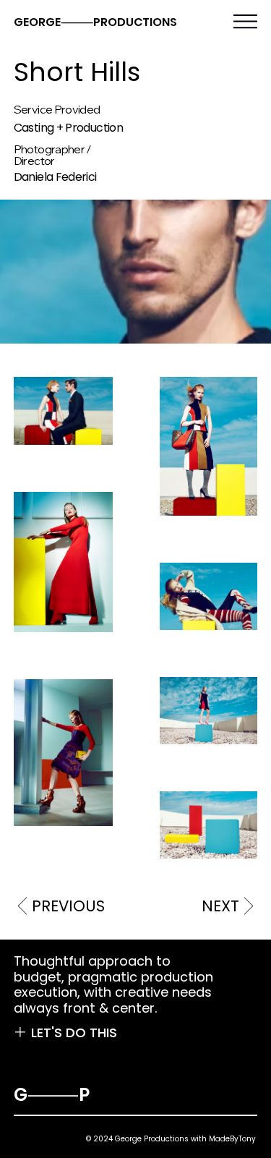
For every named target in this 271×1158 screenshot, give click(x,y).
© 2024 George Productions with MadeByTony (171, 1138)
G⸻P (52, 1094)
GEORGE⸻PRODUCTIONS (95, 22)
